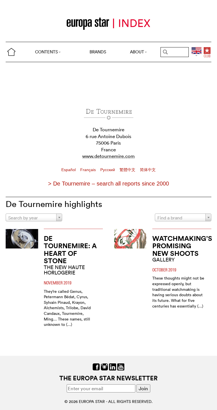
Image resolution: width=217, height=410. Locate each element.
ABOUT (137, 51)
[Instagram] (104, 366)
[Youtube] (120, 366)
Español (69, 170)
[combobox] (34, 217)
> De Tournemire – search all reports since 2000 (108, 183)
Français (88, 170)
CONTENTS (46, 51)
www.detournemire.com (108, 156)
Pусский (108, 170)
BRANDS (98, 51)
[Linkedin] (112, 366)
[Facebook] (96, 366)
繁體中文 (128, 170)
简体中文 (148, 170)
